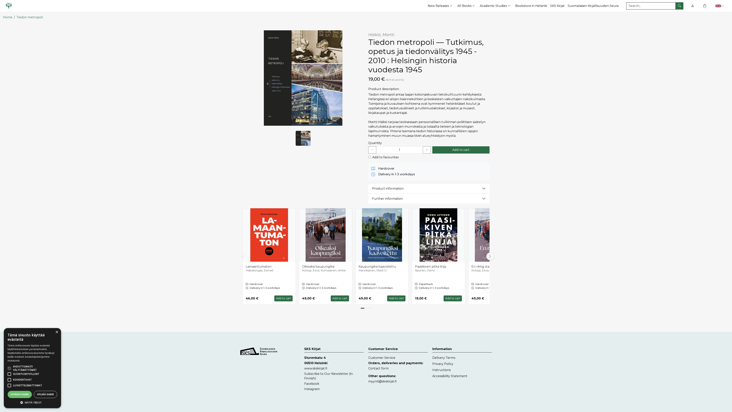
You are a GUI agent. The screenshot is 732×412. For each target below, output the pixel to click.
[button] (720, 6)
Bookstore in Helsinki (531, 6)
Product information (388, 188)
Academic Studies (494, 6)
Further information (387, 198)
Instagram (312, 389)
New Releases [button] (439, 6)
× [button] (56, 332)
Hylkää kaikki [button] (45, 394)
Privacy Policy (442, 364)
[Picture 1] (303, 138)
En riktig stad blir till (486, 266)
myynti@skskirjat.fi (382, 381)
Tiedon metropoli (29, 17)
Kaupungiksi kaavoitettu (377, 266)
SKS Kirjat (557, 6)
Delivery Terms (443, 358)
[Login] (692, 6)
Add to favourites (385, 157)
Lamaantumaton (258, 266)
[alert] (32, 368)
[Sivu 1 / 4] (362, 308)
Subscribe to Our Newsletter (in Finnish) (328, 376)
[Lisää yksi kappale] (427, 150)
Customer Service (381, 358)
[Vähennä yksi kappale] (372, 150)
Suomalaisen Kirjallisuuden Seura (593, 6)
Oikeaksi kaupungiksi (318, 266)
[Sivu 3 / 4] (368, 308)
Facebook (311, 383)
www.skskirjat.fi (315, 368)
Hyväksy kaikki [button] (20, 394)
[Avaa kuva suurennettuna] (303, 78)
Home (7, 17)
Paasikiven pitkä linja (430, 266)
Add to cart (461, 150)
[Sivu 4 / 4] (370, 308)
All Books (464, 6)
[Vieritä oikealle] (489, 256)
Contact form (378, 368)
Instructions (441, 370)
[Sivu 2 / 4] (366, 308)
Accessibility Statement (449, 376)
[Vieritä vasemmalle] (242, 256)
